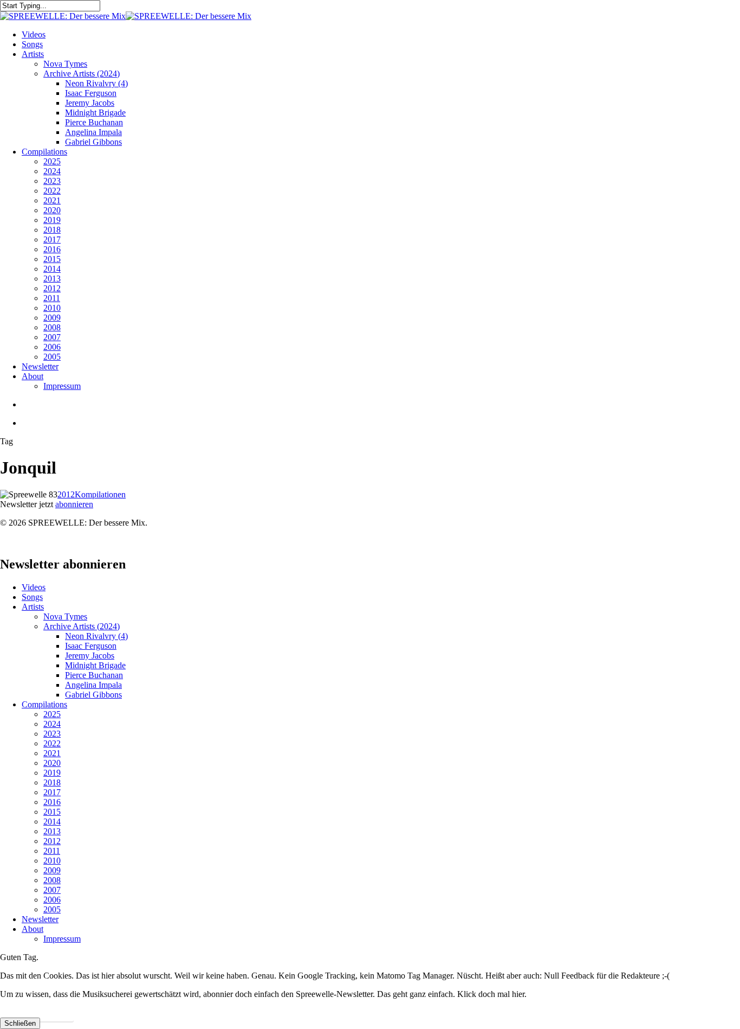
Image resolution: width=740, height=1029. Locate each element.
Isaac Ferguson (90, 645)
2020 (52, 763)
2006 (52, 899)
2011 (51, 850)
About (32, 929)
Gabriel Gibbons (93, 694)
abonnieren (74, 504)
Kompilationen (100, 494)
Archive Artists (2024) (81, 626)
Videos (34, 587)
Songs (32, 597)
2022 (52, 743)
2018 (52, 782)
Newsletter (40, 919)
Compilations (44, 704)
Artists (33, 606)
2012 (66, 494)
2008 (52, 880)
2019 (52, 772)
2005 (52, 909)
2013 (52, 831)
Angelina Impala (93, 684)
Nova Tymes (65, 616)
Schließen (20, 1023)
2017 (52, 792)
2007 (52, 889)
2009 (52, 870)
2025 (52, 714)
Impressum (62, 938)
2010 (52, 860)
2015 (52, 811)
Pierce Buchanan (94, 675)
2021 (52, 753)
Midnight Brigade (95, 665)
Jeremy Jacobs (89, 655)
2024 (52, 723)
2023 (52, 733)
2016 (52, 802)
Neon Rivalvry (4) (96, 636)
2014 (52, 821)
